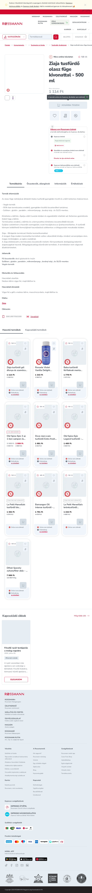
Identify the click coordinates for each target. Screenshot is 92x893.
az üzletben (15, 395)
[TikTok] (6, 865)
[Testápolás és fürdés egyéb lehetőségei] (47, 45)
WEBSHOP (36, 16)
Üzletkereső (37, 795)
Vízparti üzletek (66, 767)
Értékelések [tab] (77, 183)
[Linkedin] (27, 865)
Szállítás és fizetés (11, 753)
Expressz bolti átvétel (31, 6)
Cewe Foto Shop (66, 757)
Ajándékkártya (65, 760)
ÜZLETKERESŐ (61, 16)
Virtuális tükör (65, 770)
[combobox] (40, 36)
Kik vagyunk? (37, 753)
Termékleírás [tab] (15, 183)
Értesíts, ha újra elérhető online (64, 158)
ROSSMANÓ (85, 16)
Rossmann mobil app (68, 753)
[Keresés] (55, 37)
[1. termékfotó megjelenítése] (7, 97)
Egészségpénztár (66, 763)
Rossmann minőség (39, 757)
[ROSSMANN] (14, 694)
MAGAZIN (74, 16)
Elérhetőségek (37, 785)
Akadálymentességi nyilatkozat (15, 775)
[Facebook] (11, 865)
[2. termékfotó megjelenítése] (13, 97)
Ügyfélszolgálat (38, 788)
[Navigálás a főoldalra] (12, 23)
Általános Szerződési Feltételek (15, 762)
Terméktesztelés (66, 773)
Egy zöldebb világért (39, 763)
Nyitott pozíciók (10, 785)
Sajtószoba (36, 767)
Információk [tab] (60, 183)
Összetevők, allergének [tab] (38, 183)
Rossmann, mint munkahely (14, 788)
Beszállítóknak (38, 792)
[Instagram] (16, 865)
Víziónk (35, 760)
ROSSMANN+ (48, 16)
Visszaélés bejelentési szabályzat (15, 772)
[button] (81, 22)
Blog (34, 770)
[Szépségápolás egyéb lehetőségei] (26, 45)
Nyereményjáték (38, 773)
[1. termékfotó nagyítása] (24, 74)
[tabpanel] (46, 254)
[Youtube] (22, 865)
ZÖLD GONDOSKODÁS (58, 22)
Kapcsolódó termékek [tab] (35, 329)
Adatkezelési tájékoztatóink (13, 765)
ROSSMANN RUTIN (42, 22)
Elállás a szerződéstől (12, 769)
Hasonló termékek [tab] (11, 329)
